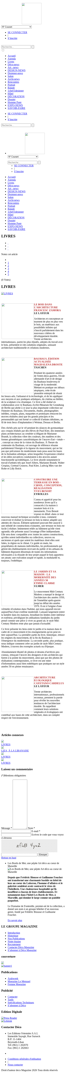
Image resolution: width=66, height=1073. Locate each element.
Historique (13, 935)
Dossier (11, 99)
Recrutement (14, 944)
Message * (6, 828)
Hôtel (10, 93)
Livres (11, 61)
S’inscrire (12, 38)
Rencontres (13, 82)
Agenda (12, 58)
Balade (11, 87)
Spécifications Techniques (21, 1002)
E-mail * (36, 831)
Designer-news (15, 73)
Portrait (11, 84)
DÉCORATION (16, 96)
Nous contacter (15, 1064)
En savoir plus (15, 920)
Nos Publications (16, 938)
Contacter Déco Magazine (21, 947)
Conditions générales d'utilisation (24, 1058)
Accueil (12, 55)
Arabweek (13, 978)
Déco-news (13, 64)
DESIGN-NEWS (16, 70)
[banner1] (6, 965)
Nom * (31, 828)
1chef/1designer (16, 90)
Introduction (14, 932)
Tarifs (10, 999)
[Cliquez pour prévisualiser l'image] (7, 293)
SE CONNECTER (17, 32)
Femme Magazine (17, 984)
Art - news (13, 67)
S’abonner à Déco (17, 1005)
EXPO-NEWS (15, 105)
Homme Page (14, 102)
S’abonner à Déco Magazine (22, 950)
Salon (10, 76)
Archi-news (14, 79)
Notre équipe (14, 941)
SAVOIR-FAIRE (16, 108)
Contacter (12, 996)
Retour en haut (8, 857)
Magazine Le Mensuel (19, 981)
